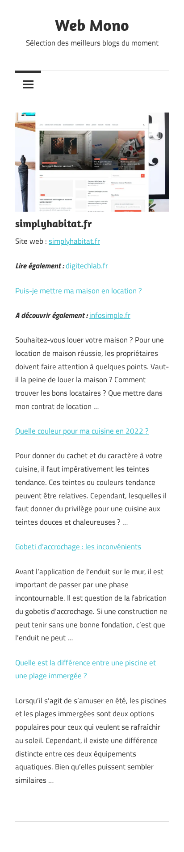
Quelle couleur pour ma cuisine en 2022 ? (82, 431)
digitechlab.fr (87, 265)
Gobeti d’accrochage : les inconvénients (78, 546)
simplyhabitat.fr (74, 241)
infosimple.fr (109, 315)
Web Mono (92, 25)
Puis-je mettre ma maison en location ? (78, 291)
